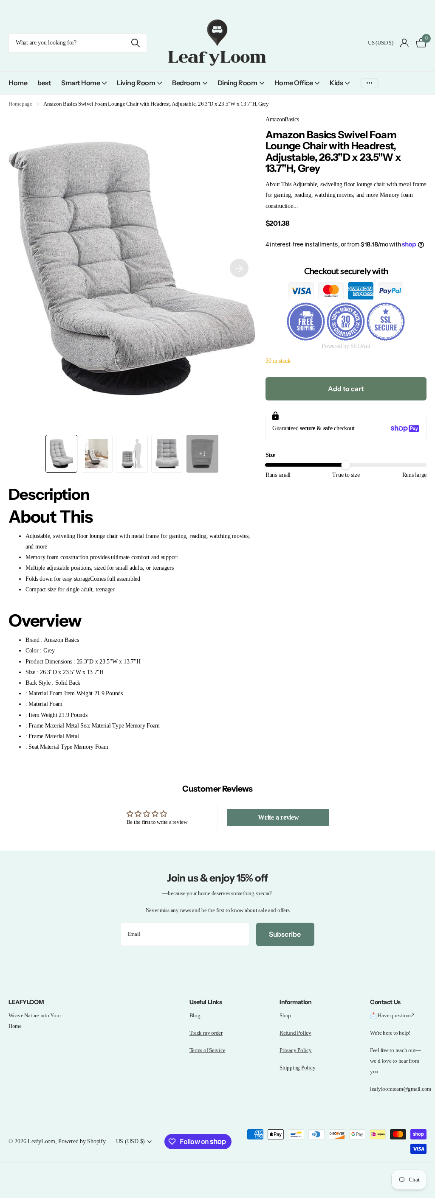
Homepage (20, 104)
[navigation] (61, 454)
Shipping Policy (297, 1067)
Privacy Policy (295, 1050)
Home (17, 82)
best (44, 82)
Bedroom (186, 82)
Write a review (278, 817)
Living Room (136, 82)
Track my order (206, 1033)
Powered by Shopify (81, 1141)
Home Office (293, 82)
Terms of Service (207, 1050)
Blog (195, 1015)
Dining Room (237, 82)
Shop (285, 1015)
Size (270, 454)
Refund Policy (295, 1033)
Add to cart (346, 388)
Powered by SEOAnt (346, 345)
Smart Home (80, 82)
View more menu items (369, 83)
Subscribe (285, 934)
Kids (336, 82)
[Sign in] (404, 43)
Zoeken (135, 43)
